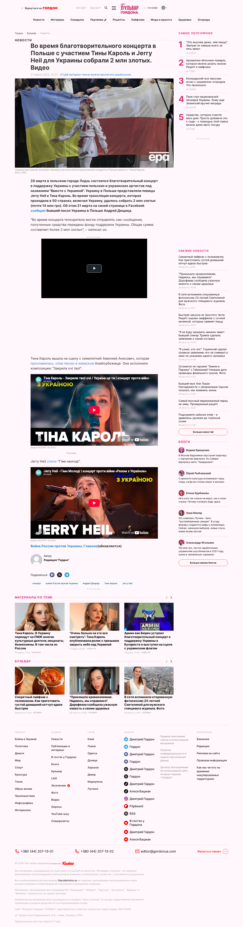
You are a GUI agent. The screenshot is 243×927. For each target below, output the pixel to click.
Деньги (19, 753)
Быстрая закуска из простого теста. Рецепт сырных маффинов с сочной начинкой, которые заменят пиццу (202, 318)
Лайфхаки (137, 19)
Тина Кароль (111, 583)
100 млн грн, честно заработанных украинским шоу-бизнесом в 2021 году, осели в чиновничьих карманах (201, 551)
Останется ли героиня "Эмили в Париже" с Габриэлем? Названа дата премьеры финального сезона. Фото (203, 370)
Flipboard (136, 806)
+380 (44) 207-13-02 (97, 851)
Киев (91, 739)
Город (91, 732)
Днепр (92, 774)
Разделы (56, 732)
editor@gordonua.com (158, 851)
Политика (21, 746)
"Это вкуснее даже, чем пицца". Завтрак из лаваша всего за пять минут (207, 45)
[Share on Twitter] (59, 575)
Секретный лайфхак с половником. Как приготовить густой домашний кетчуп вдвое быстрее (201, 260)
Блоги (184, 442)
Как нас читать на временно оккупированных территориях (208, 773)
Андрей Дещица (91, 583)
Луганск (93, 788)
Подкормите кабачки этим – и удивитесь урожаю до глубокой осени (199, 418)
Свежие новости (194, 250)
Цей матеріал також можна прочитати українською (97, 74)
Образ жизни (23, 788)
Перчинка (97, 19)
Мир (18, 760)
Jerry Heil (127, 583)
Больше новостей (203, 431)
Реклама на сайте (208, 753)
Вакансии (203, 739)
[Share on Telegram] (66, 575)
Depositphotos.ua (67, 880)
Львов (92, 746)
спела (52, 461)
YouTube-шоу (60, 814)
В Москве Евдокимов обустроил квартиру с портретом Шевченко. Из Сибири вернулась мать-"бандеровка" (203, 458)
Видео (55, 799)
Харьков (93, 767)
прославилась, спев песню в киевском (63, 363)
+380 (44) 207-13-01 (37, 851)
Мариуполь (95, 781)
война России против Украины (62, 583)
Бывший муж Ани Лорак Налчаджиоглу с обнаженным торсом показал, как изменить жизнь (203, 387)
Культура (36, 652)
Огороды (204, 19)
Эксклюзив (58, 785)
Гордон (19, 33)
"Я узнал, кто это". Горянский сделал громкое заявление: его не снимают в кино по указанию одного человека (203, 352)
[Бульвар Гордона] (129, 8)
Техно (19, 781)
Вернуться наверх (209, 851)
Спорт (19, 767)
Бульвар (31, 33)
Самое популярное (196, 33)
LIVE (54, 778)
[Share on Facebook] (52, 575)
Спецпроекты (60, 821)
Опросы (56, 806)
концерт (37, 583)
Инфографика (24, 803)
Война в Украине (26, 739)
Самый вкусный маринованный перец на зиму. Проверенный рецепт (203, 402)
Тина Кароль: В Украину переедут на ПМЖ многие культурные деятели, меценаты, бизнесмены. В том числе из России (39, 640)
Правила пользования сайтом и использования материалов (174, 740)
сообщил (38, 211)
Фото (54, 792)
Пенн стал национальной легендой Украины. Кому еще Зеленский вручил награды (205, 100)
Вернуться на (33, 8)
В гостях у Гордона (63, 757)
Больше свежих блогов (203, 562)
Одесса (92, 753)
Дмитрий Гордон (142, 739)
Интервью (57, 19)
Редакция (203, 746)
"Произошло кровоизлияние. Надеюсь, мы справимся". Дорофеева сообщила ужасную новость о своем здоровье (199, 278)
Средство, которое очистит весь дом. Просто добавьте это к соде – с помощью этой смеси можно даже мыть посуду (207, 119)
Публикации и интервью (60, 748)
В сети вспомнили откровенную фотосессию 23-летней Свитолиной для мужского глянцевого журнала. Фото (202, 299)
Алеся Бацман (140, 791)
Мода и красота (161, 19)
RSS (133, 813)
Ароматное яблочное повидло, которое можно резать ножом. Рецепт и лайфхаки (206, 64)
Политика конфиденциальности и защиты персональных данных (173, 755)
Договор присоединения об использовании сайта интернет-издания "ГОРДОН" (174, 772)
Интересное (23, 810)
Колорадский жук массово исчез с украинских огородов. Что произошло (206, 82)
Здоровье (184, 19)
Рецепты (119, 19)
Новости (38, 19)
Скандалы (77, 19)
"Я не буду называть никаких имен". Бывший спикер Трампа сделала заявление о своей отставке (202, 335)
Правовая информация (212, 760)
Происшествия (25, 795)
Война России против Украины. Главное (64, 546)
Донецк (92, 760)
